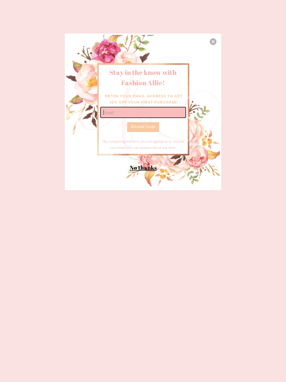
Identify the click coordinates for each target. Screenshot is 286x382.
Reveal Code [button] (143, 126)
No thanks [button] (143, 167)
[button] (213, 41)
